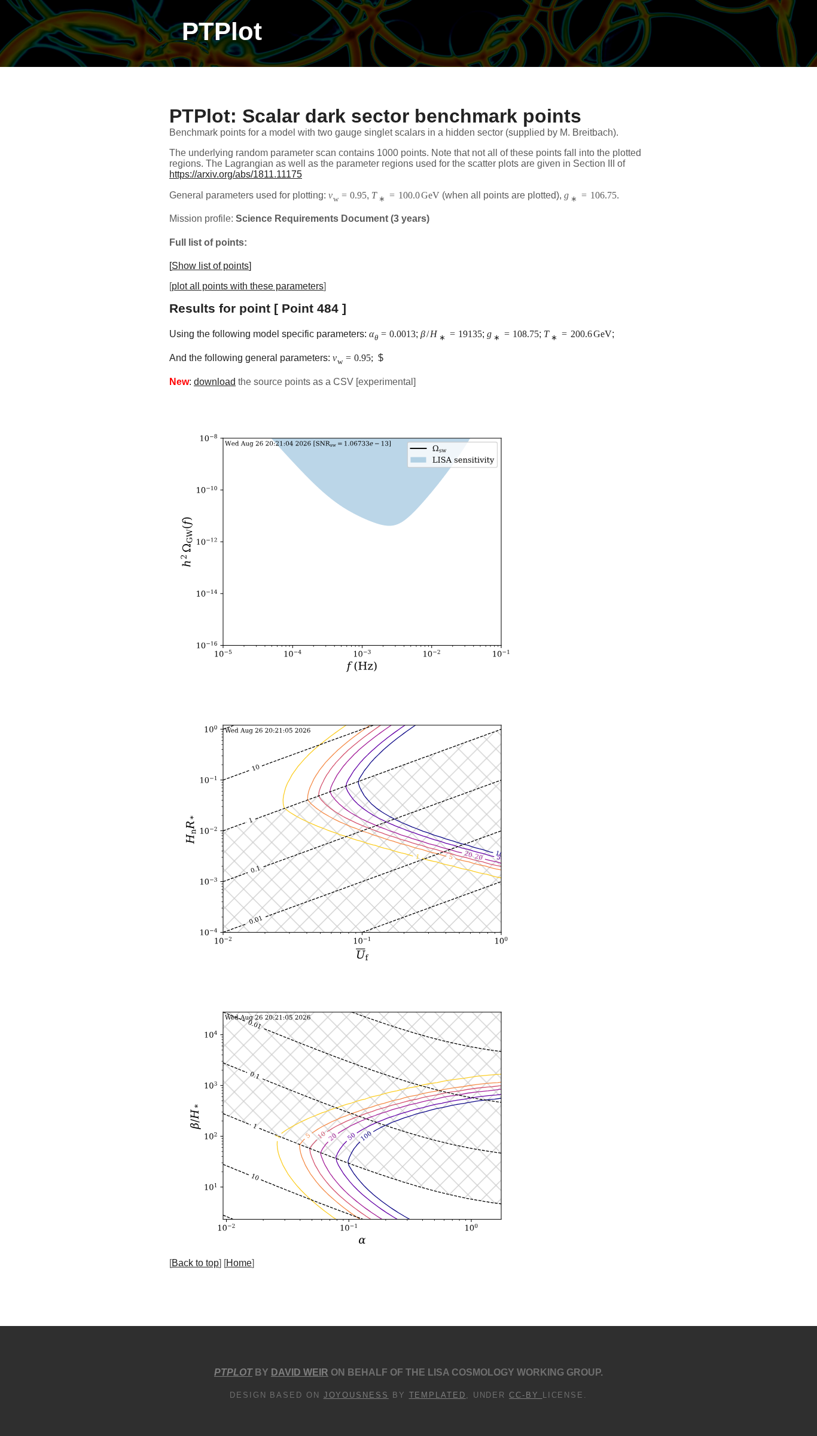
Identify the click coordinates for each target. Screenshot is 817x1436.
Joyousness (356, 1395)
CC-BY (525, 1395)
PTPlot (222, 31)
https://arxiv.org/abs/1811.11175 (235, 174)
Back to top (195, 1263)
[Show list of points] (210, 266)
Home (239, 1263)
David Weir (299, 1372)
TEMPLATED (437, 1395)
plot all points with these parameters (248, 286)
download (215, 382)
